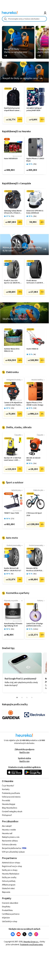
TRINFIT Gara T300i (11, 513)
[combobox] (24, 18)
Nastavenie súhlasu (10, 840)
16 (35, 463)
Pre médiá (6, 800)
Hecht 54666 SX (32, 349)
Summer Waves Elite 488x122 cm (11, 350)
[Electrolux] (34, 715)
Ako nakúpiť (7, 826)
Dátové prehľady (8, 881)
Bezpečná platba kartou (11, 848)
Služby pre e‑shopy (9, 870)
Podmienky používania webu (31, 944)
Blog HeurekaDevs (9, 808)
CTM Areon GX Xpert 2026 (34, 514)
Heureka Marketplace (10, 873)
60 (12, 629)
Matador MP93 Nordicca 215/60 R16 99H (34, 569)
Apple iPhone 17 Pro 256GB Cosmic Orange (34, 404)
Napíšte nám (24, 752)
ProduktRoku (7, 910)
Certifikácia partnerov (10, 914)
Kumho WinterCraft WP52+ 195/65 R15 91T (12, 569)
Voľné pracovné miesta (11, 797)
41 (35, 574)
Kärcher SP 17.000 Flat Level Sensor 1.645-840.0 (12, 459)
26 (35, 216)
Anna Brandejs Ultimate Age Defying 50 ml (13, 625)
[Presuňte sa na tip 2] (21, 697)
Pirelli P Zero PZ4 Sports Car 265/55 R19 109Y (12, 282)
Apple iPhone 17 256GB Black (35, 160)
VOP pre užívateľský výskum (13, 852)
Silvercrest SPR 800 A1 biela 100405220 (34, 212)
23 (12, 408)
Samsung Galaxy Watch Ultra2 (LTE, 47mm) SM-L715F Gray (13, 212)
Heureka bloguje (8, 804)
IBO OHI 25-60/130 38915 (33, 459)
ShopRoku (6, 906)
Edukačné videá (8, 888)
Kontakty (5, 789)
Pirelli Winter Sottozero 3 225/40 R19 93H (36, 282)
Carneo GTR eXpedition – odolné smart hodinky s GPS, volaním (13, 404)
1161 (36, 629)
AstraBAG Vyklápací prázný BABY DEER (34, 109)
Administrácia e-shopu (11, 862)
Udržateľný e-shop (9, 921)
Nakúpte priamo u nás (10, 837)
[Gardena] (11, 715)
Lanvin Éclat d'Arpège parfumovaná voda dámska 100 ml (34, 625)
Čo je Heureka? (8, 785)
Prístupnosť (7, 815)
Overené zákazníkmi (10, 903)
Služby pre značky (9, 877)
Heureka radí (7, 833)
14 (35, 408)
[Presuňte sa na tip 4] (31, 697)
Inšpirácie (6, 917)
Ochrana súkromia (9, 844)
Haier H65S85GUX (11, 159)
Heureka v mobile (9, 829)
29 (35, 164)
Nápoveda (6, 892)
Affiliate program (8, 884)
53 (12, 216)
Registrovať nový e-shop (12, 866)
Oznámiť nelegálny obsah (12, 811)
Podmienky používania (11, 793)
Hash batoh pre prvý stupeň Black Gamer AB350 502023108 (11, 109)
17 (12, 519)
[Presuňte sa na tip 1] (17, 697)
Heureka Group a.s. (31, 941)
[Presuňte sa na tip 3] (26, 697)
